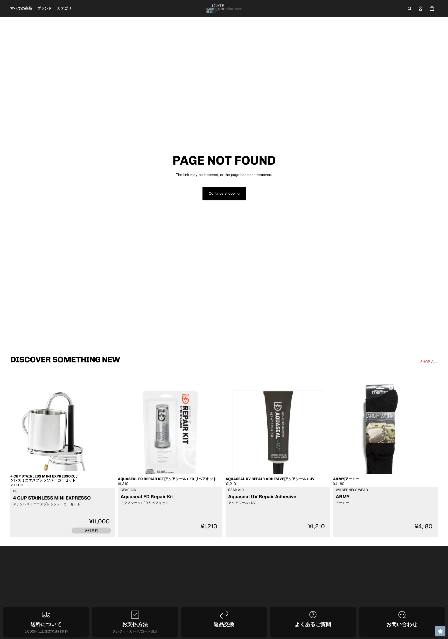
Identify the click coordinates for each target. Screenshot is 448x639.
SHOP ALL (429, 361)
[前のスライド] (18, 436)
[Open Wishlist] (440, 631)
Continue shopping (224, 193)
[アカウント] (420, 8)
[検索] (409, 8)
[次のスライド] (107, 436)
